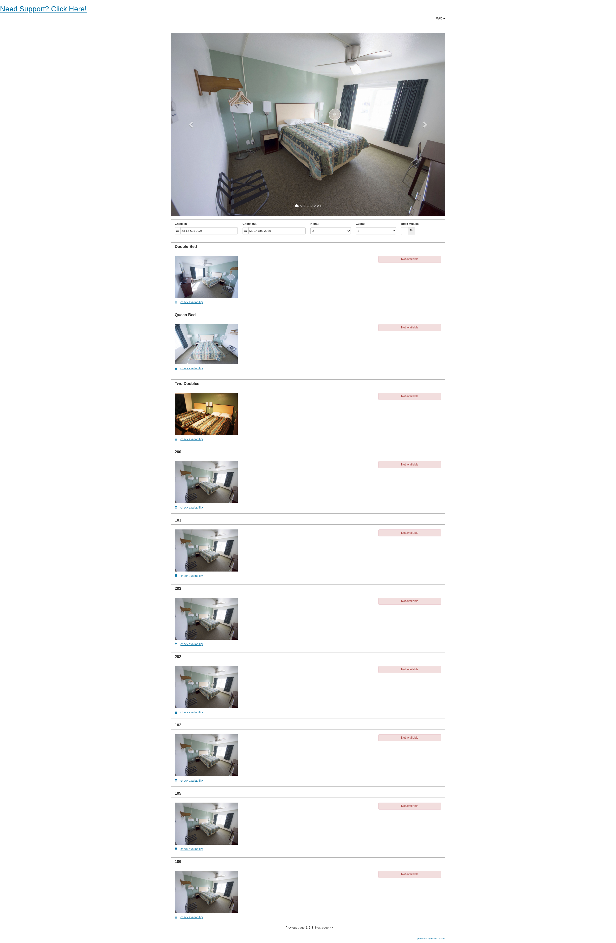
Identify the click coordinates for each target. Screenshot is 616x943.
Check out (250, 224)
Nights (314, 224)
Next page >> (324, 927)
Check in (181, 224)
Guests (361, 224)
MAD (439, 18)
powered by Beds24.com (431, 938)
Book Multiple (410, 224)
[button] (191, 124)
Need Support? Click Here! (43, 9)
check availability (191, 302)
